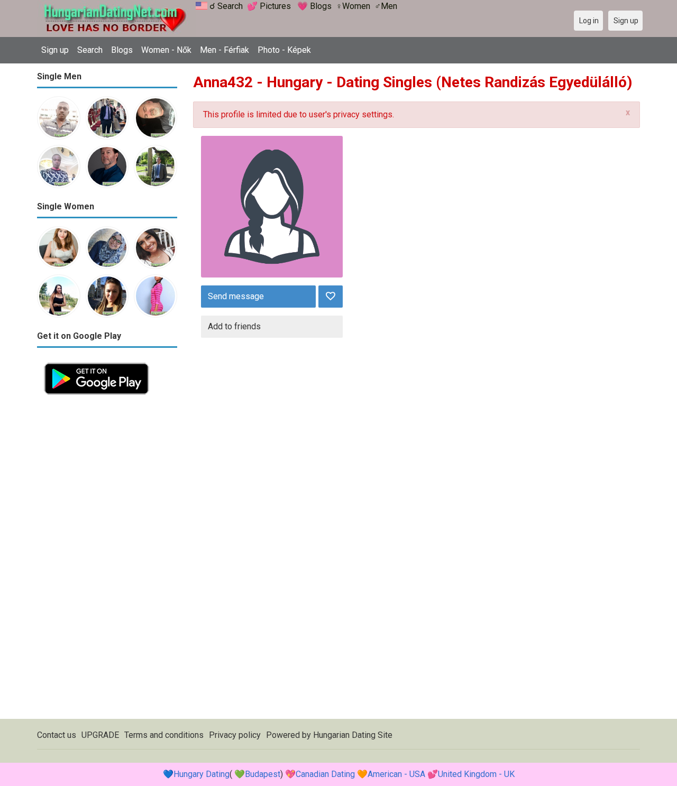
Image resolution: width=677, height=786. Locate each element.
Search (90, 50)
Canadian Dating (325, 774)
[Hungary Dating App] (96, 362)
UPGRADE (100, 735)
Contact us (56, 735)
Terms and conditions (164, 735)
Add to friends (234, 326)
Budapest (262, 774)
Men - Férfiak (224, 50)
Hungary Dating (201, 774)
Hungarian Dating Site (352, 735)
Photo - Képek (284, 50)
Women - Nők (166, 50)
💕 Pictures (269, 6)
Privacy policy (235, 735)
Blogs (122, 50)
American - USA (396, 774)
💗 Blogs (314, 6)
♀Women (353, 6)
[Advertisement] (107, 560)
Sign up (55, 50)
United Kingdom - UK (476, 774)
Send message (236, 296)
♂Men (385, 6)
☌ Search (226, 6)
